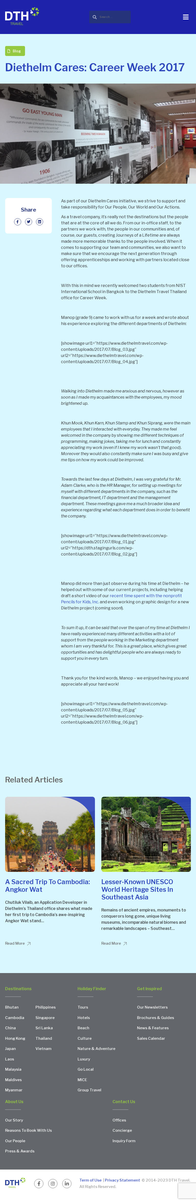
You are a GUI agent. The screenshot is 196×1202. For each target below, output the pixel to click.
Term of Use (90, 1180)
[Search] (110, 17)
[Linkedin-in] (66, 1183)
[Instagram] (52, 1183)
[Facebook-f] (38, 1183)
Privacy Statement (122, 1180)
